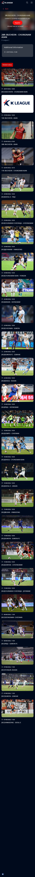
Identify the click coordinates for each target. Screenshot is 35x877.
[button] (27, 2)
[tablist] (7, 65)
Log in (26, 26)
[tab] (7, 65)
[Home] (7, 2)
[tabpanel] (17, 397)
